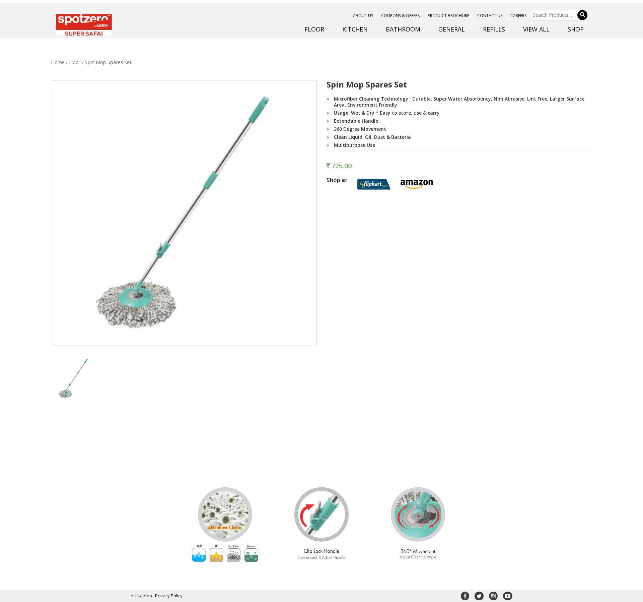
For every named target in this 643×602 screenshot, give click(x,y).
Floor (75, 62)
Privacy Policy (169, 596)
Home (58, 62)
